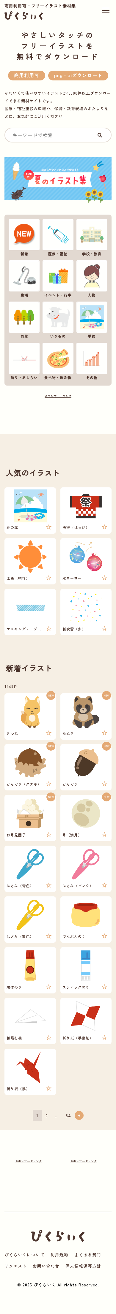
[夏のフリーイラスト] (58, 181)
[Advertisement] (58, 412)
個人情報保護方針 (83, 1266)
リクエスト (15, 1266)
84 (68, 1115)
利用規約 (59, 1255)
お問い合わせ (46, 1266)
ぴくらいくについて (24, 1255)
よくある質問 (87, 1255)
